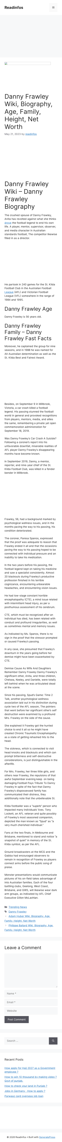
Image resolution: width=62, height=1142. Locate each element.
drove (8, 222)
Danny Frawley (17, 911)
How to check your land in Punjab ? (26, 1085)
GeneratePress (47, 1137)
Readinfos (14, 7)
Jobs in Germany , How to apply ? (25, 1091)
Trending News (18, 907)
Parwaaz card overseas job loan (24, 1096)
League (9, 292)
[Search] (53, 1041)
